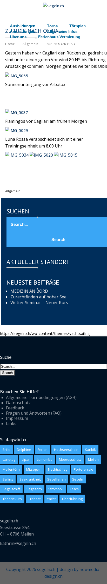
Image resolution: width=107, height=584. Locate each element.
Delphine (24, 449)
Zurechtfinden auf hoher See (38, 297)
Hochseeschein (66, 449)
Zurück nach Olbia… (62, 44)
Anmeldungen (22, 31)
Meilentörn (11, 469)
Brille (6, 449)
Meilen (93, 459)
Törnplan (77, 26)
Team (74, 489)
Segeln (77, 479)
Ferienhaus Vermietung (59, 37)
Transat (34, 498)
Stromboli (55, 489)
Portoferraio (83, 469)
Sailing (8, 479)
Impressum (17, 418)
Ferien (43, 449)
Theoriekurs (12, 498)
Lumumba (44, 459)
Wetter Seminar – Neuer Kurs (39, 302)
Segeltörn (34, 489)
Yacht (51, 498)
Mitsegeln (34, 469)
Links (11, 423)
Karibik (90, 449)
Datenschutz (18, 402)
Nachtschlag (57, 469)
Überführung (72, 498)
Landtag (9, 459)
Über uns (18, 37)
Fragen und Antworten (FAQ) (34, 413)
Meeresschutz (70, 459)
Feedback (15, 408)
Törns (52, 26)
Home (10, 44)
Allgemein (30, 44)
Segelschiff (11, 489)
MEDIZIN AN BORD (29, 291)
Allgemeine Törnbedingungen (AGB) (41, 397)
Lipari (26, 459)
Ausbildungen (22, 26)
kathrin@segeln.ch (18, 543)
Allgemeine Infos (62, 31)
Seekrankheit (30, 479)
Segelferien (56, 479)
